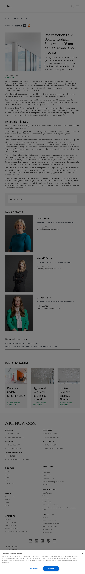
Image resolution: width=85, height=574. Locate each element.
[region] (42, 562)
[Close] (82, 553)
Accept (51, 569)
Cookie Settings (33, 569)
